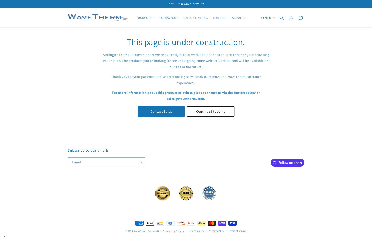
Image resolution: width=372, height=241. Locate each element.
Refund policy (196, 230)
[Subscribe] (140, 162)
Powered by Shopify (174, 231)
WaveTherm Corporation (148, 231)
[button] (145, 17)
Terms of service (237, 230)
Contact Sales (161, 111)
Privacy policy (216, 230)
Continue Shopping (211, 111)
